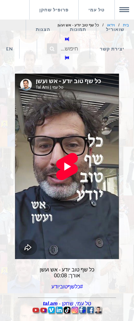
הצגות (43, 29)
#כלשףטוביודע (67, 286)
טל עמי (96, 9)
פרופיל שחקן (54, 9)
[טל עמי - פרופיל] (98, 311)
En (9, 48)
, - (67, 303)
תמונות (78, 29)
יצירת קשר (112, 48)
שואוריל (115, 29)
